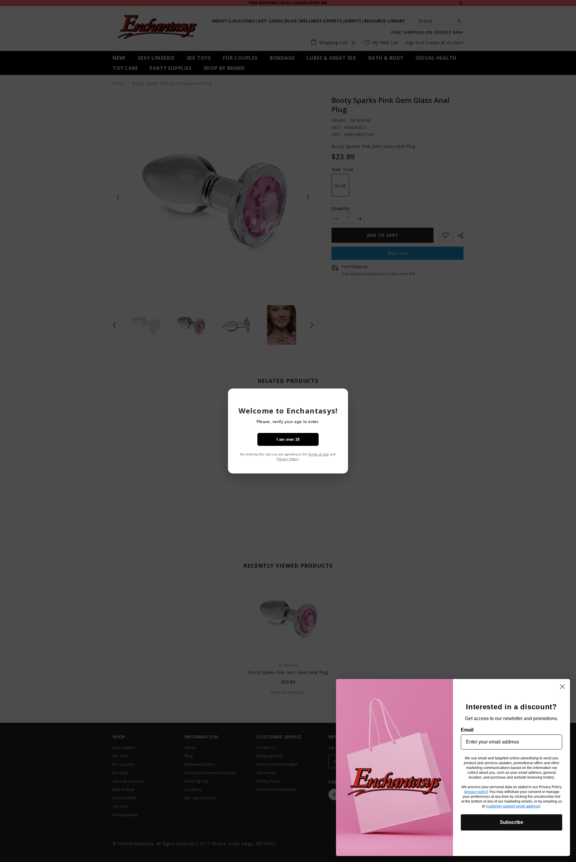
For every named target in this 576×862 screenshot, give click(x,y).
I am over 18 (288, 439)
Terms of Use (318, 454)
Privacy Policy (287, 459)
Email (467, 729)
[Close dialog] (562, 686)
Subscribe (511, 822)
